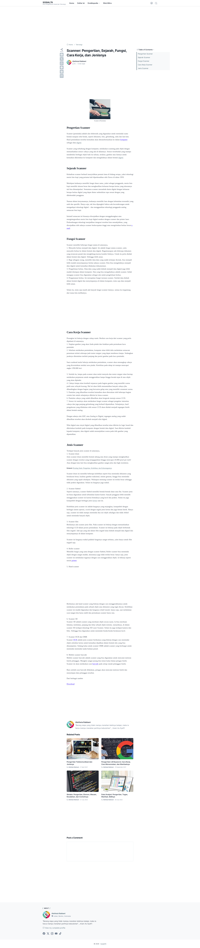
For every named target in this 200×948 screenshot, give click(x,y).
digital (78, 143)
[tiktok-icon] (60, 933)
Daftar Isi (81, 3)
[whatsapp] (62, 63)
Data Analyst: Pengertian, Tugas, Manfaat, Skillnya (114, 795)
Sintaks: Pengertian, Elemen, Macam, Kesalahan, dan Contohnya (82, 795)
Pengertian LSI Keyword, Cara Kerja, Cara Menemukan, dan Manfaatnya (116, 763)
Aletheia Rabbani (58, 913)
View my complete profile (54, 928)
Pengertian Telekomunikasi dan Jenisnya (79, 763)
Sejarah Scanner (144, 57)
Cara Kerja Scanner (145, 65)
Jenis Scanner (143, 68)
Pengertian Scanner (145, 54)
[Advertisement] (100, 24)
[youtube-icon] (56, 933)
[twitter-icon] (48, 933)
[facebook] (62, 55)
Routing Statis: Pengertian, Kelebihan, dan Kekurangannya (92, 468)
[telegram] (62, 67)
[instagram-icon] (52, 933)
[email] (62, 76)
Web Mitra (107, 3)
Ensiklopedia (93, 3)
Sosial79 (48, 2)
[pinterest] (62, 72)
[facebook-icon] (44, 933)
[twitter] (62, 59)
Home (71, 3)
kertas (95, 501)
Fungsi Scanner (144, 61)
